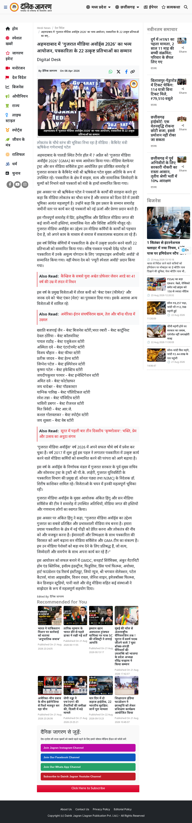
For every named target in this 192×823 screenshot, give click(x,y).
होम (14, 29)
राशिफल (18, 154)
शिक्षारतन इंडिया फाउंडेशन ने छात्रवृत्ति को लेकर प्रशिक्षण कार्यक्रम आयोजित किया (125, 706)
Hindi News (44, 28)
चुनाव (15, 173)
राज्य (154, 69)
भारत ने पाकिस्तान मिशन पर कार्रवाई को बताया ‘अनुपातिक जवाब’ (49, 634)
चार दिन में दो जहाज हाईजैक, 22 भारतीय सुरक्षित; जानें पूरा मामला (100, 704)
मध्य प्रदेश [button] (99, 7)
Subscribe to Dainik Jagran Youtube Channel (72, 776)
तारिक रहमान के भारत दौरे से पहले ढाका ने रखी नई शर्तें (75, 632)
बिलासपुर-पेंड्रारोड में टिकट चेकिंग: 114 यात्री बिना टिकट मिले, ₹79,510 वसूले (164, 89)
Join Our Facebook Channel (62, 757)
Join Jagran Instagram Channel (64, 747)
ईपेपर (153, 7)
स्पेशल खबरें (14, 41)
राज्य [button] (15, 106)
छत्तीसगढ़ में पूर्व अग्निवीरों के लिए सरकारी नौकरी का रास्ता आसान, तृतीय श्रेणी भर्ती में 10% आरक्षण (164, 170)
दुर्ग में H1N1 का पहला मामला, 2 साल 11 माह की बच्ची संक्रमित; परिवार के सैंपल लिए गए (162, 51)
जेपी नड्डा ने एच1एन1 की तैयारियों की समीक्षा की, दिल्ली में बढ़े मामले (75, 706)
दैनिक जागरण (49, 71)
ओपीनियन (19, 96)
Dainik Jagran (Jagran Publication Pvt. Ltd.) (91, 815)
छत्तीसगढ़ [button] (128, 7)
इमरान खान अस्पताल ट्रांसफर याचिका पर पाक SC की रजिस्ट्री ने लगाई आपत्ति (100, 636)
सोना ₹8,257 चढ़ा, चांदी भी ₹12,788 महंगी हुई (177, 307)
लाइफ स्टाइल (13, 118)
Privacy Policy (101, 809)
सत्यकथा (173, 7)
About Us (66, 809)
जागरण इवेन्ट (14, 56)
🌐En (185, 250)
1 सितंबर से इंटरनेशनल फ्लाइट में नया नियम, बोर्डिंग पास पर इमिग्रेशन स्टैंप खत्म (167, 248)
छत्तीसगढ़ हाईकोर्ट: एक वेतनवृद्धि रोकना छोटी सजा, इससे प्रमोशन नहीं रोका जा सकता (163, 129)
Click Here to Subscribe (88, 789)
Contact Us (82, 809)
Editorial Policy (123, 809)
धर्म (14, 164)
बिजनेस (17, 87)
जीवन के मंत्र (15, 142)
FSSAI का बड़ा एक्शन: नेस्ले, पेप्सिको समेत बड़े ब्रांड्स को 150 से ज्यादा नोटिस (178, 285)
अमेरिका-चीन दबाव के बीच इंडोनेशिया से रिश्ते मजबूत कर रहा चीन (49, 704)
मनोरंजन (18, 68)
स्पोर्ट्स (16, 130)
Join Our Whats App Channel (62, 766)
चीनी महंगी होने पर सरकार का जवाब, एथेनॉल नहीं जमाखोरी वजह (178, 333)
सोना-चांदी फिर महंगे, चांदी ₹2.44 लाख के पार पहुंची (178, 354)
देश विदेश (18, 77)
